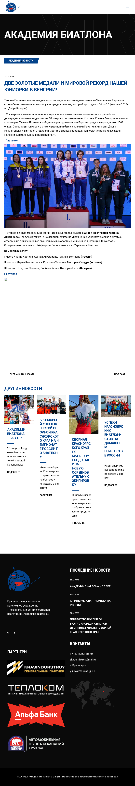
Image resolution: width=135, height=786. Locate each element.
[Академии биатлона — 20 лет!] (19, 409)
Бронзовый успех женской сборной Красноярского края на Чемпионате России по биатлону (49, 438)
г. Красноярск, (78, 665)
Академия (15, 60)
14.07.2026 (74, 594)
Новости (27, 60)
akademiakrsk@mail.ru (83, 659)
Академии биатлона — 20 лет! (16, 434)
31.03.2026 (74, 613)
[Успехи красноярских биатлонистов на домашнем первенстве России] (116, 406)
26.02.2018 (9, 77)
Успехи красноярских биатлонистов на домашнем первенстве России (113, 438)
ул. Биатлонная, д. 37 (82, 671)
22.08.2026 (74, 580)
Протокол (11, 140)
